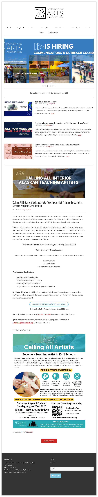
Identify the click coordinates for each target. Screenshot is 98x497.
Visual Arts (31, 28)
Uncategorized (27, 432)
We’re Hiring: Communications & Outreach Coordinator (27, 73)
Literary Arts (45, 28)
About (9, 28)
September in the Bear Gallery (45, 101)
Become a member (44, 314)
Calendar (88, 28)
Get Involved (53, 32)
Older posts (49, 441)
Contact (42, 32)
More (52, 113)
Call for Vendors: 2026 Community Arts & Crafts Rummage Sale (57, 144)
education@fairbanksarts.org (23, 323)
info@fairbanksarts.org (10, 467)
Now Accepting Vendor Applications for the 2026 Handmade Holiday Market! (62, 123)
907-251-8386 (8, 465)
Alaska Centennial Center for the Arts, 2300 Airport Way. (19, 463)
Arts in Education (60, 28)
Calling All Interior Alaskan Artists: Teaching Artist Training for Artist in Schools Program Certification (47, 204)
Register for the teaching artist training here (49, 304)
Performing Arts (76, 28)
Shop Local (20, 28)
